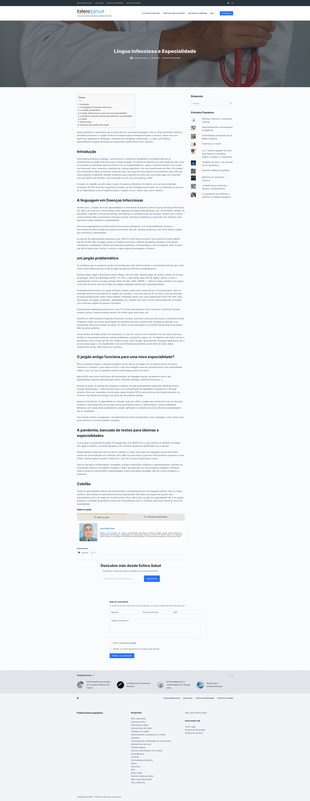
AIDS (156, 217)
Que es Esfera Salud (84, 3)
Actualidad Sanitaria (151, 13)
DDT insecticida (138, 718)
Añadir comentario (119, 620)
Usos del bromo (138, 722)
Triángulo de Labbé (140, 731)
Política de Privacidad (115, 3)
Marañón (105, 159)
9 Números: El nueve (211, 143)
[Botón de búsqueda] (230, 103)
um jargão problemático (90, 110)
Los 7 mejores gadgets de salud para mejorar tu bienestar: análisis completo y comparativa (217, 153)
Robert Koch (136, 773)
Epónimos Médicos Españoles (215, 170)
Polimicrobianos (138, 747)
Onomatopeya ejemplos (142, 760)
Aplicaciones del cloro (141, 744)
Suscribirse (152, 578)
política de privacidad (128, 643)
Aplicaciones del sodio (141, 728)
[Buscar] (232, 3)
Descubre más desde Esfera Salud (94, 125)
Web (175, 612)
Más (212, 13)
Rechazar (24, 794)
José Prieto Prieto (107, 528)
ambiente (135, 738)
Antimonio (135, 766)
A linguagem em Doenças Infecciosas (96, 107)
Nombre (114, 612)
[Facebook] (228, 3)
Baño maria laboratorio (141, 779)
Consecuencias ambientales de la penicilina (151, 741)
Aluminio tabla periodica (142, 776)
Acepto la (124, 643)
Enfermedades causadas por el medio (148, 734)
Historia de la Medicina (197, 13)
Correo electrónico (151, 612)
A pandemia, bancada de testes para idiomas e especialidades (106, 116)
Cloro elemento (138, 782)
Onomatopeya (137, 754)
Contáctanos (226, 13)
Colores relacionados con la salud (146, 750)
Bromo (134, 763)
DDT (133, 770)
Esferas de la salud (139, 725)
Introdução (84, 104)
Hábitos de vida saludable (174, 13)
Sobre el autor (86, 122)
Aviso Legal (99, 3)
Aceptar (12, 794)
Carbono (135, 757)
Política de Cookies (133, 3)
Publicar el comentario (122, 656)
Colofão (83, 119)
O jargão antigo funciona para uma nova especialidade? (103, 113)
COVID (108, 443)
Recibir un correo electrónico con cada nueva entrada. (136, 649)
